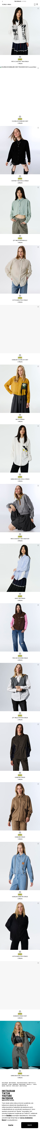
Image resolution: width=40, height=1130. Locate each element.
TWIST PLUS (8, 1085)
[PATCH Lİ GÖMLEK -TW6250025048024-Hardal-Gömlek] (20, 389)
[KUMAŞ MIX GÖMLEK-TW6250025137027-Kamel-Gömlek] (20, 806)
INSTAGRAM (8, 1091)
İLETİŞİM (10, 1084)
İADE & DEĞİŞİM (5, 1082)
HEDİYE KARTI (4, 1084)
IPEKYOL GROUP (15, 1085)
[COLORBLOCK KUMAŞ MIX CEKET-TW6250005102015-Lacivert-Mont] (20, 90)
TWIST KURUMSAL (12, 1082)
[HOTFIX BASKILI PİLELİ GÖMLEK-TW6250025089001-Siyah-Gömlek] (20, 925)
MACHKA (3, 1085)
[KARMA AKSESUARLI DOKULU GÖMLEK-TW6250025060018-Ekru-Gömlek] (20, 448)
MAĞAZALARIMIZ (22, 1084)
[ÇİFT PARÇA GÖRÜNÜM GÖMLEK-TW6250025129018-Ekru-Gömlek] (20, 687)
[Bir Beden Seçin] (20, 57)
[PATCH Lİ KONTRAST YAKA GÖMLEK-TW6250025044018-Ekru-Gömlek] (20, 31)
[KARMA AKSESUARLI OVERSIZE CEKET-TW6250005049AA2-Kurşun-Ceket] (20, 1045)
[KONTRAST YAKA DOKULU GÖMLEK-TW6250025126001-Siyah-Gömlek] (20, 150)
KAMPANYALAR (15, 1084)
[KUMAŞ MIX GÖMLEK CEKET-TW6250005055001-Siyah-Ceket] (20, 985)
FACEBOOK (7, 1098)
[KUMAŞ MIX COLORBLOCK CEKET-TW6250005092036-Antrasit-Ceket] (20, 329)
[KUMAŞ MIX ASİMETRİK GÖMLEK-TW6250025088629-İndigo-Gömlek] (20, 866)
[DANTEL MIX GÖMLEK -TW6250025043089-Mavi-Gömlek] (20, 568)
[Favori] (38, 8)
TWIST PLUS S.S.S (32, 1082)
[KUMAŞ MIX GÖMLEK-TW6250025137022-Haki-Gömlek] (20, 747)
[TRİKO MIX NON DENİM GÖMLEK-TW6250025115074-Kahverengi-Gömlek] (20, 627)
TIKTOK (6, 1093)
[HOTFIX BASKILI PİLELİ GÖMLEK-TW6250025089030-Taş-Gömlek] (20, 269)
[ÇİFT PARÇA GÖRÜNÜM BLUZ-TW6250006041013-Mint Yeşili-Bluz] (20, 210)
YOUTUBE (7, 1096)
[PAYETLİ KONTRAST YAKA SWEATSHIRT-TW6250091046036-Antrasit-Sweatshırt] (20, 508)
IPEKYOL (35, 1084)
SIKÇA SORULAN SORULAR (22, 1082)
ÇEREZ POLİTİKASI (23, 1085)
